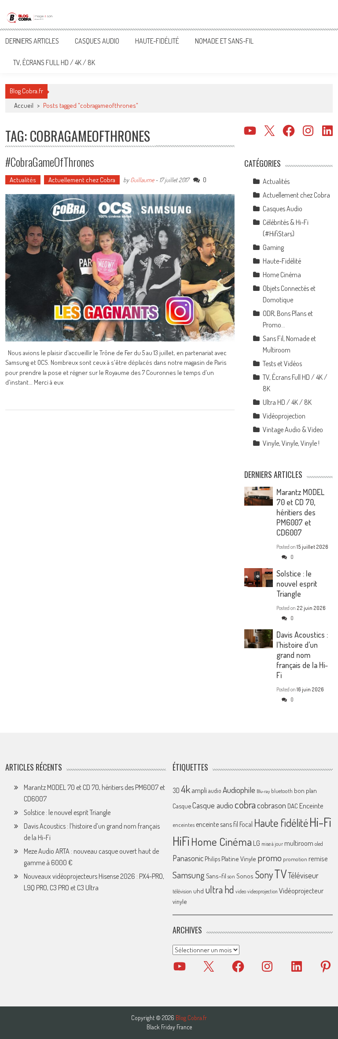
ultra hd (219, 889)
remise (318, 858)
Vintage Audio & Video (293, 429)
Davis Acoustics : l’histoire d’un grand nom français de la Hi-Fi (302, 655)
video (240, 891)
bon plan (305, 790)
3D (176, 790)
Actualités (23, 180)
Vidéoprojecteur (301, 890)
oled (319, 844)
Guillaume (142, 180)
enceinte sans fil (217, 824)
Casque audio (212, 805)
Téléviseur (303, 875)
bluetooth (282, 790)
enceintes (184, 824)
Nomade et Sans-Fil (224, 41)
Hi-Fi (320, 822)
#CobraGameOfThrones (49, 161)
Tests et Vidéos (282, 363)
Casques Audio (97, 41)
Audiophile (239, 789)
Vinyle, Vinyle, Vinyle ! (291, 443)
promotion (295, 859)
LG (256, 843)
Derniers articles (32, 41)
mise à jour (272, 844)
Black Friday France (169, 1027)
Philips (212, 859)
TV (280, 873)
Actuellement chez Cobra (81, 180)
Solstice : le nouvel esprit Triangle (296, 583)
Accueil (23, 105)
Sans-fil (216, 875)
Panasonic (188, 858)
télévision (182, 891)
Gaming (273, 247)
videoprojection (262, 891)
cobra (245, 804)
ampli (199, 790)
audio (214, 790)
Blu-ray (263, 791)
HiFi (181, 841)
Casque (182, 806)
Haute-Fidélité (157, 41)
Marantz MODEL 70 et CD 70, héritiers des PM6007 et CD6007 (300, 512)
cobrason (271, 805)
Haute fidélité (281, 823)
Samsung (189, 875)
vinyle (180, 901)
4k (185, 789)
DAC (292, 806)
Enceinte (311, 805)
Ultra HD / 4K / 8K (287, 402)
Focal (246, 824)
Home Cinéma (282, 274)
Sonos (245, 875)
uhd (198, 891)
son (231, 876)
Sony (264, 874)
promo (269, 857)
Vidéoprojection (284, 415)
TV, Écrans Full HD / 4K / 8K (54, 62)
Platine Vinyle (238, 858)
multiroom (298, 843)
